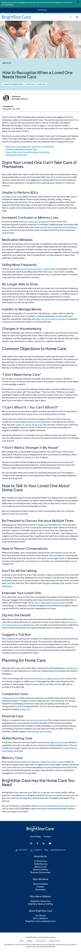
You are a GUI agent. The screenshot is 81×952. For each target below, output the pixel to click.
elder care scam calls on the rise (50, 319)
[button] (71, 17)
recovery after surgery (41, 732)
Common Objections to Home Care (21, 150)
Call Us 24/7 (23, 850)
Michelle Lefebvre (20, 99)
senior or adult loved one (50, 679)
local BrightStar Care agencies (59, 806)
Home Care (30, 84)
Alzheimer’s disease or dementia (35, 762)
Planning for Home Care (17, 155)
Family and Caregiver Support (13, 84)
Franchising (42, 10)
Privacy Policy (40, 941)
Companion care (9, 698)
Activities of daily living (12, 197)
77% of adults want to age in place (49, 603)
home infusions (70, 748)
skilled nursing (56, 743)
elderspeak (7, 586)
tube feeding (7, 751)
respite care (24, 709)
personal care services (36, 720)
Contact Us (38, 850)
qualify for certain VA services (29, 425)
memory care (57, 762)
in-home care (71, 668)
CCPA (21, 941)
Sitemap (29, 941)
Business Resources (58, 850)
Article (6, 63)
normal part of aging (37, 222)
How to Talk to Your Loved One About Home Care (28, 152)
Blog (46, 850)
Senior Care (42, 84)
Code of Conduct (54, 941)
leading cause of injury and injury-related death (34, 269)
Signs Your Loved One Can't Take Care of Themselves (30, 147)
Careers (47, 837)
